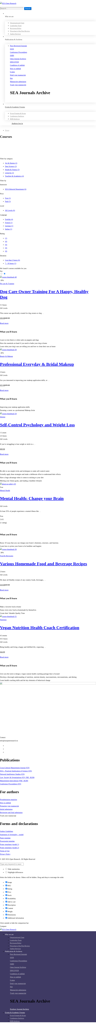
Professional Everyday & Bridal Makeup (37, 364)
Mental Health (5, 490)
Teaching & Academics (14, 176)
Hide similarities (14, 869)
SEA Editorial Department (15, 189)
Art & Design (11, 163)
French (8, 223)
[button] (53, 101)
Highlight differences (15, 872)
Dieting (2, 417)
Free (8, 198)
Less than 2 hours (12, 260)
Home (7, 130)
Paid (8, 201)
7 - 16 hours (10, 263)
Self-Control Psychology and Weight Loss (37, 425)
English (9, 219)
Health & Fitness (12, 170)
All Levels (10, 210)
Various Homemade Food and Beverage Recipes (43, 563)
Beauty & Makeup (6, 356)
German (9, 226)
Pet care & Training (7, 284)
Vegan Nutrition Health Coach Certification (39, 627)
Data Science (11, 166)
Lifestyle (9, 173)
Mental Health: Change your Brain (32, 498)
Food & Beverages (6, 556)
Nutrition (3, 620)
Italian (8, 229)
